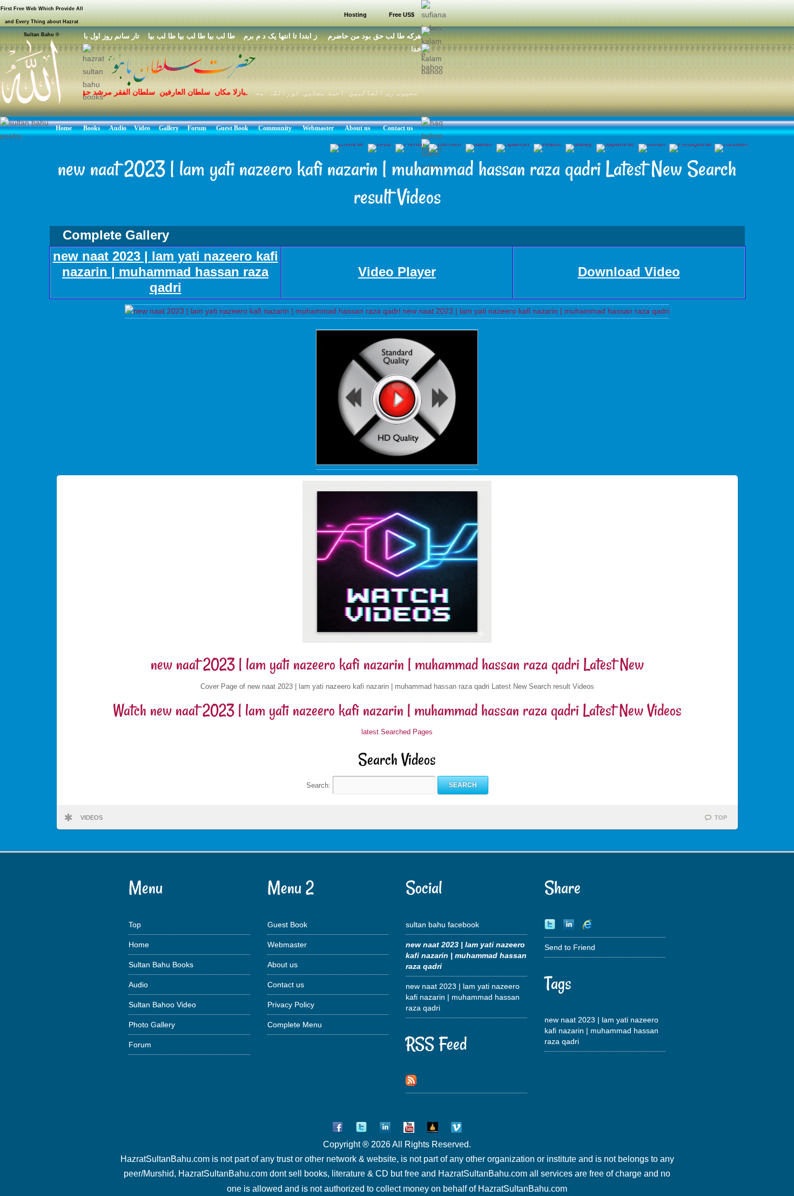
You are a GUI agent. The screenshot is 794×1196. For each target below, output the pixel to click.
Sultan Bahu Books (161, 964)
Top (135, 924)
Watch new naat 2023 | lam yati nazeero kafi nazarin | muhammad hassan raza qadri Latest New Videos (397, 710)
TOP (721, 817)
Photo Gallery (152, 1024)
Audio (138, 984)
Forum (140, 1044)
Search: (319, 785)
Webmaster (287, 944)
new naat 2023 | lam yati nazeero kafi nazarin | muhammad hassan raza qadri (463, 997)
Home (139, 944)
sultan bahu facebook (442, 924)
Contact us (285, 984)
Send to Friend (569, 947)
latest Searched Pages (397, 732)
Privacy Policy (290, 1004)
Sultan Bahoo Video (162, 1004)
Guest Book (287, 924)
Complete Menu (294, 1024)
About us (282, 964)
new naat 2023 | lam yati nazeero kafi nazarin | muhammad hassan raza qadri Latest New (397, 664)
